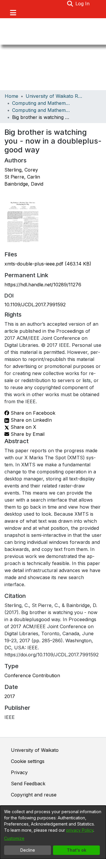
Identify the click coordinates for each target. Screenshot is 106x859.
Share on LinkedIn (30, 420)
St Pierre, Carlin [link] (22, 177)
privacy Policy (79, 830)
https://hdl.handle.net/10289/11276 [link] (42, 285)
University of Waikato (35, 750)
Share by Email (26, 434)
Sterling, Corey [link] (21, 170)
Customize (14, 838)
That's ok (76, 850)
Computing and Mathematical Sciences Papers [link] (41, 110)
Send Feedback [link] (28, 783)
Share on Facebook (32, 413)
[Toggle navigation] (13, 12)
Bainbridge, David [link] (23, 184)
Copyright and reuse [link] (34, 795)
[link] (47, 264)
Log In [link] (82, 3)
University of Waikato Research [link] (55, 96)
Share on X (22, 427)
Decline (27, 850)
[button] (70, 3)
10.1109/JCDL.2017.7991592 (35, 304)
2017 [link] (9, 696)
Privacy (19, 772)
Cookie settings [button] (27, 761)
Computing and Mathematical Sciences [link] (41, 103)
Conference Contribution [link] (32, 675)
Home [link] (11, 96)
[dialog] (53, 832)
